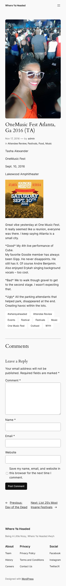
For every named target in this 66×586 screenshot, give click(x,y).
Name (10, 419)
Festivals (32, 143)
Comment (13, 380)
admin (31, 138)
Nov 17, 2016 (12, 138)
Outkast (35, 325)
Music (48, 143)
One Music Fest (16, 325)
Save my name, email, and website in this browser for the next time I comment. (34, 473)
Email (10, 436)
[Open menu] (59, 5)
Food (41, 143)
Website (10, 452)
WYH (48, 325)
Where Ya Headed (15, 5)
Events (11, 319)
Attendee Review (17, 143)
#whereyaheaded (17, 313)
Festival (25, 319)
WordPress (28, 578)
